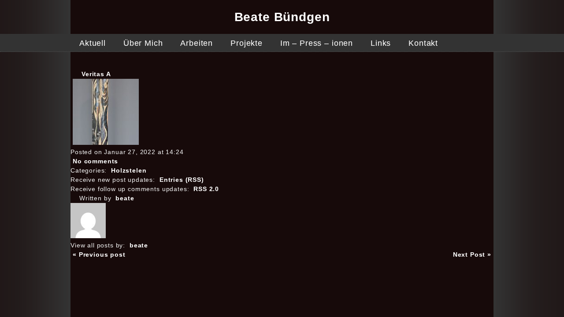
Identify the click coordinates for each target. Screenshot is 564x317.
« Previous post (99, 254)
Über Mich (143, 43)
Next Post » (472, 254)
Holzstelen (128, 170)
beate (124, 198)
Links (381, 43)
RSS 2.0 (206, 188)
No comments (95, 161)
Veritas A (96, 73)
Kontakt (423, 43)
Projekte (246, 43)
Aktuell (92, 43)
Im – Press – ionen (316, 43)
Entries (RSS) (182, 179)
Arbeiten (196, 43)
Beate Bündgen (282, 17)
